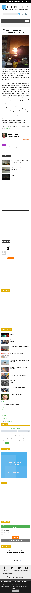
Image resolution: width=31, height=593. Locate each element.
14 (15, 438)
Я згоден (15, 591)
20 (11, 440)
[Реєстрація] (26, 14)
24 (28, 440)
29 (19, 443)
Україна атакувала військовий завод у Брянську (19, 161)
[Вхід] (8, 248)
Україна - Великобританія (14, 145)
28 (15, 443)
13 (11, 438)
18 (3, 440)
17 (28, 438)
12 (7, 438)
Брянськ (14, 147)
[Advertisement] (15, 193)
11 (3, 438)
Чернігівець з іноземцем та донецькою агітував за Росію (18, 374)
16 (23, 438)
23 (23, 440)
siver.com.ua (11, 577)
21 (15, 440)
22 (19, 440)
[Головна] (15, 9)
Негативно (6, 532)
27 (11, 443)
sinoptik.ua (9, 421)
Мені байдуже (7, 534)
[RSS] (26, 568)
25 (3, 443)
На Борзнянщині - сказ (16, 353)
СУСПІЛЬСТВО (16, 25)
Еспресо (7, 128)
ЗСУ (18, 147)
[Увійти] (22, 14)
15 (19, 438)
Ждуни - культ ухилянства (17, 387)
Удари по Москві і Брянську (18, 175)
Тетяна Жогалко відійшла (17, 394)
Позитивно (6, 530)
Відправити (10, 258)
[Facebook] (4, 568)
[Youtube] (19, 568)
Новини (9, 25)
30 (23, 443)
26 (7, 443)
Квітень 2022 (15, 428)
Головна (4, 25)
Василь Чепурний (13, 134)
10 (28, 435)
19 (7, 440)
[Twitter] (11, 568)
